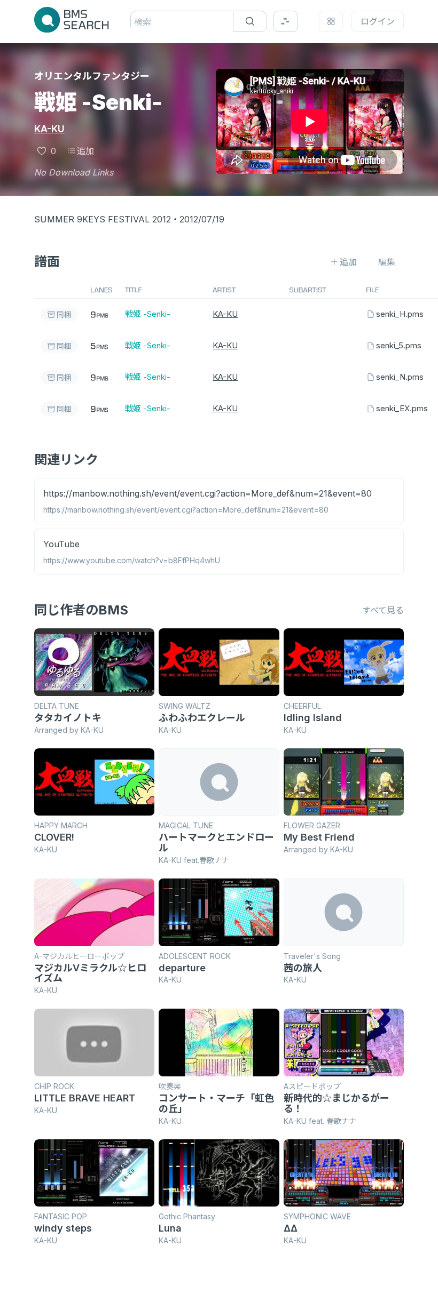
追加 (85, 151)
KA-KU (49, 128)
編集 (386, 262)
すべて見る (383, 610)
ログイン (378, 21)
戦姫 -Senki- (147, 314)
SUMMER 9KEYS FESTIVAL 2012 (102, 219)
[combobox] (135, 21)
